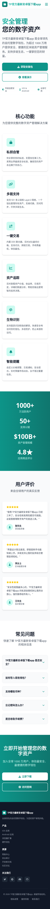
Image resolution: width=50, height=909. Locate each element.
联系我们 (35, 899)
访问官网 (27, 787)
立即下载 (27, 776)
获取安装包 (27, 66)
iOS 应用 (5, 830)
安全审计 (6, 858)
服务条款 (25, 899)
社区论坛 (6, 865)
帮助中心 (6, 854)
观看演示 (27, 77)
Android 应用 (8, 834)
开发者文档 (6, 862)
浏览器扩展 (6, 838)
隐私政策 (14, 899)
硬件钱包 (6, 842)
